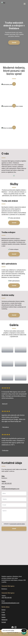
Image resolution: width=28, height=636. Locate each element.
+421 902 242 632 (7, 483)
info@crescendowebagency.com (10, 488)
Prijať (24, 630)
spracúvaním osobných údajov (17, 523)
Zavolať (14, 42)
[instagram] (15, 627)
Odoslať (14, 528)
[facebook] (13, 627)
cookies (12, 630)
